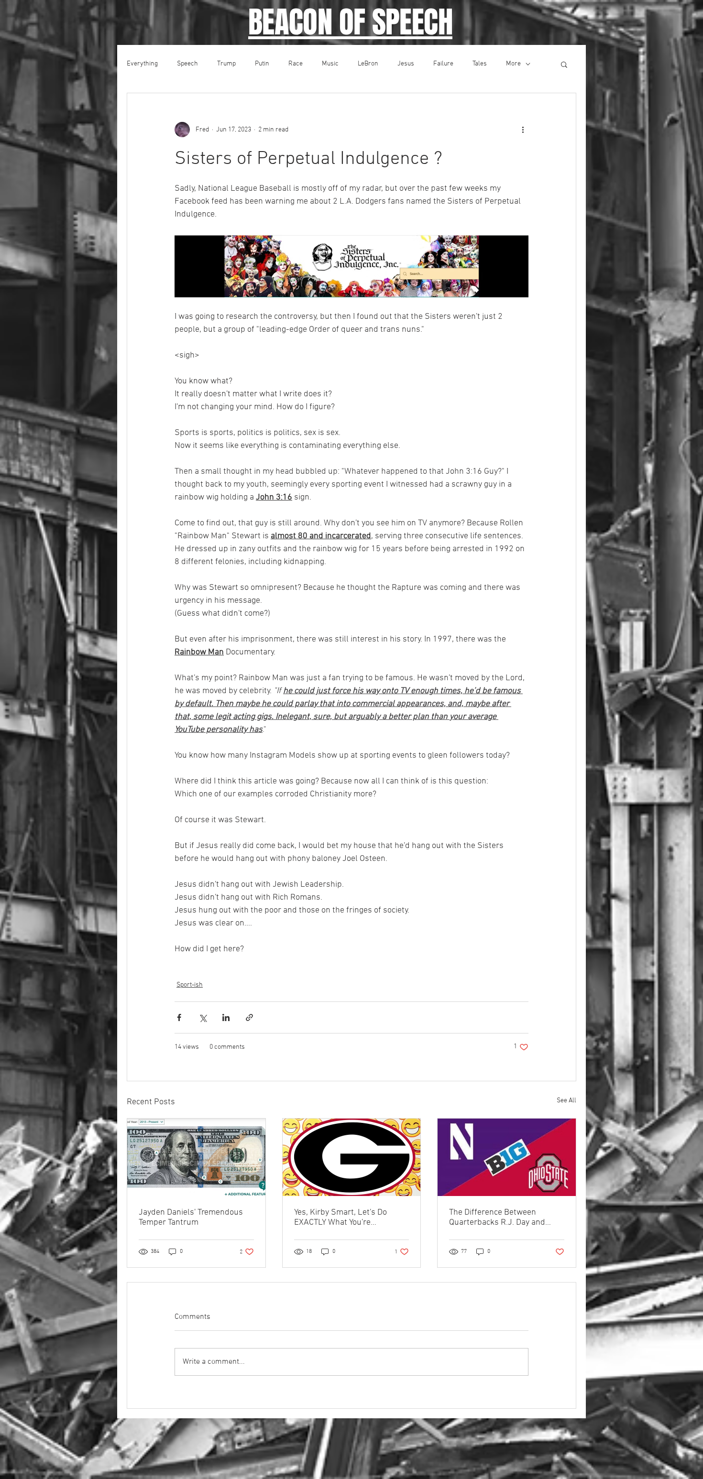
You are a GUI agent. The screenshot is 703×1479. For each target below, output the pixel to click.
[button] (564, 64)
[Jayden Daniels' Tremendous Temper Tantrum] (196, 1157)
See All (566, 1101)
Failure (443, 64)
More (513, 64)
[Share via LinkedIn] (226, 1017)
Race (295, 64)
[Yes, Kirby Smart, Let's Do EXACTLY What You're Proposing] (352, 1157)
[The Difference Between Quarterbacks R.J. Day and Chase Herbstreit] (507, 1157)
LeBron (368, 64)
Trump (226, 64)
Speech (187, 64)
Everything (142, 64)
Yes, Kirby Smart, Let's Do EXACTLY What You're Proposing (340, 1217)
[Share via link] (249, 1017)
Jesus (405, 64)
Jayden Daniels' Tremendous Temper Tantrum (191, 1217)
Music (330, 64)
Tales (479, 64)
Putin (262, 64)
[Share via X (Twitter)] (202, 1017)
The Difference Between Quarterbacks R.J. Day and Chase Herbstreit (497, 1217)
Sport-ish (189, 985)
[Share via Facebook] (179, 1017)
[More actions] (522, 129)
